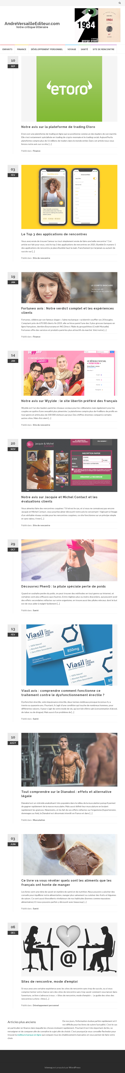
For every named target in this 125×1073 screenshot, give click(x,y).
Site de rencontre (103, 49)
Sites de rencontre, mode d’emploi (49, 981)
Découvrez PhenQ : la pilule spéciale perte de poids (63, 586)
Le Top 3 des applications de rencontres (54, 234)
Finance (21, 49)
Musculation (39, 820)
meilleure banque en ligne (29, 1034)
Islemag (48, 1067)
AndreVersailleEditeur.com (32, 23)
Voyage (72, 49)
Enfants (7, 49)
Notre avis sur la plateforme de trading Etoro (58, 127)
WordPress (74, 1067)
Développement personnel (47, 49)
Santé (84, 49)
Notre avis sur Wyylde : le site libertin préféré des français (69, 401)
